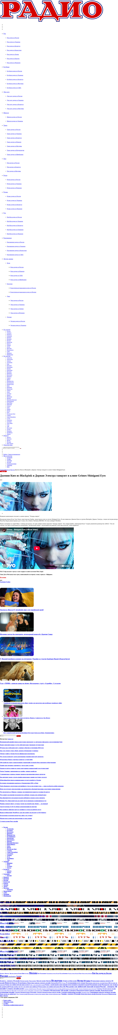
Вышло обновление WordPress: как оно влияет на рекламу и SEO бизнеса (23, 812)
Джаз (8, 296)
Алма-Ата (9, 357)
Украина (9, 332)
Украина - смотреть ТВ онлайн (71, 994)
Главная (2, 470)
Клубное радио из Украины (15, 75)
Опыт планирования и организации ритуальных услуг (21, 958)
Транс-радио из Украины (14, 133)
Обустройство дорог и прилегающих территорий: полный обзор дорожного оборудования (28, 762)
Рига (8, 412)
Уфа (8, 426)
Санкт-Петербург (11, 417)
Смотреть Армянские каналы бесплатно (87, 988)
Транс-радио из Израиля (14, 142)
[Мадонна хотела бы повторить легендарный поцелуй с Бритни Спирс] (17, 631)
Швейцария (10, 354)
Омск (8, 407)
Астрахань (9, 362)
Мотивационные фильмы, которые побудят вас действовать (22, 916)
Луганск (9, 393)
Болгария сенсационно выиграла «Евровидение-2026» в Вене (19, 783)
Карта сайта (7, 1000)
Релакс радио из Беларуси (14, 204)
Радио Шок (4, 909)
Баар (8, 364)
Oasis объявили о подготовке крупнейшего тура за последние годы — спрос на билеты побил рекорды (32, 786)
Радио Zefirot (5, 934)
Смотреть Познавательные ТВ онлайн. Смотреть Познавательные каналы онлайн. (38, 992)
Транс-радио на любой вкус (8, 994)
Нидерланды (10, 350)
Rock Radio (4, 913)
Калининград (10, 382)
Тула (8, 424)
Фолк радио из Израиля (17, 271)
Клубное (27, 973)
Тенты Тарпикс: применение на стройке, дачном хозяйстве (18, 771)
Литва (8, 347)
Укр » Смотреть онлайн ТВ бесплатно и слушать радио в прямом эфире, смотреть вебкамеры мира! (39, 994)
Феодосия (9, 428)
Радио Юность (5, 930)
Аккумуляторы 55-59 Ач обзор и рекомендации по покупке (18, 806)
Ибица (8, 379)
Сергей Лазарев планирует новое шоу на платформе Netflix (22, 906)
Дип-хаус (6, 92)
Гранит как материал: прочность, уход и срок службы (17, 765)
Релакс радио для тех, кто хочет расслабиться (24, 987)
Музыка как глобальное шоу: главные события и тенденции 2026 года (22, 748)
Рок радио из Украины (13, 42)
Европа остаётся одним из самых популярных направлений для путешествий (24, 768)
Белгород (9, 365)
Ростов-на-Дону (11, 414)
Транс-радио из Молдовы (14, 146)
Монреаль (9, 396)
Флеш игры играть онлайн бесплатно (91, 994)
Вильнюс (9, 371)
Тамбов (9, 855)
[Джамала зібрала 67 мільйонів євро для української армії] (17, 606)
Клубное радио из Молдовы (15, 83)
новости (10, 739)
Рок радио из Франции (13, 62)
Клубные (6, 67)
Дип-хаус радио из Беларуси (15, 104)
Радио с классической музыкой (37, 984)
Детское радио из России (17, 321)
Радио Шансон (5, 927)
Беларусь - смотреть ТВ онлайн (10, 981)
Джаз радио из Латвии (17, 309)
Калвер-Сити (10, 384)
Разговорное (7, 238)
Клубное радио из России (14, 71)
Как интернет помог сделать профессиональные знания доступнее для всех (23, 777)
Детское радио (24, 981)
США (8, 351)
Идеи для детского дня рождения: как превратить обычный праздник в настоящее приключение (30, 789)
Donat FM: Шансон (7, 923)
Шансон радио (112, 994)
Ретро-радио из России (13, 179)
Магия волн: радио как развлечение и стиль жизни (16, 818)
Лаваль (9, 390)
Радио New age (5, 948)
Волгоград (9, 375)
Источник (3, 577)
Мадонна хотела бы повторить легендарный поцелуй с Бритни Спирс (26, 634)
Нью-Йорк (9, 403)
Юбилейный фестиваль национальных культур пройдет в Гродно (20, 780)
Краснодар (9, 389)
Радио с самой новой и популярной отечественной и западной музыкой (67, 984)
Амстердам (10, 359)
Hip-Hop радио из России (14, 217)
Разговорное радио (96, 984)
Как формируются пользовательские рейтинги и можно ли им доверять (22, 798)
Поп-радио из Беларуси (14, 167)
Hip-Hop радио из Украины (15, 221)
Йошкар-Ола (10, 381)
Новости (6, 435)
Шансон (6, 113)
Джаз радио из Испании (17, 313)
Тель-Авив (9, 423)
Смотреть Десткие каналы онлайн (106, 988)
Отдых (64, 983)
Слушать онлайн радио (15, 989)
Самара (9, 415)
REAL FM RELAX (7, 962)
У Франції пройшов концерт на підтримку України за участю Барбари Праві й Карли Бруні (35, 659)
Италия (9, 340)
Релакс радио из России (14, 196)
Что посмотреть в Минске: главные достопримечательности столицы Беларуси (25, 792)
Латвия (9, 345)
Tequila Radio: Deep (7, 920)
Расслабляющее (64, 973)
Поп (4, 159)
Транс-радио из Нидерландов (15, 150)
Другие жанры (8, 259)
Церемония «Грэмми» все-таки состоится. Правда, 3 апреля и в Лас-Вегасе (26, 718)
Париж (8, 409)
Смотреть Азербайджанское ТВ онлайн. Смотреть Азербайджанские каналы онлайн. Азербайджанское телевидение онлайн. (51, 988)
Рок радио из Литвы (13, 54)
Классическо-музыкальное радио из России (23, 288)
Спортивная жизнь (85, 992)
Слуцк (8, 418)
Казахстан (9, 342)
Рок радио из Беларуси (13, 46)
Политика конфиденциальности (13, 1005)
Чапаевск (9, 431)
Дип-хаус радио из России (14, 96)
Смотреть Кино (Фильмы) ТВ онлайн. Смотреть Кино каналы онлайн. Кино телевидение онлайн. (21, 990)
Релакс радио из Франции (14, 209)
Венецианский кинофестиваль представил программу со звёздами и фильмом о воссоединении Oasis (31, 742)
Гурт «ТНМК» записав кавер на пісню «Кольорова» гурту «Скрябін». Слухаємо (30, 683)
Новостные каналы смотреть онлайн (38, 983)
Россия (8, 331)
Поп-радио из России (13, 163)
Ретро (5, 175)
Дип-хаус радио (41, 981)
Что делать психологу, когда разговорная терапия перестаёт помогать (21, 756)
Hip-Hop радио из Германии (15, 229)
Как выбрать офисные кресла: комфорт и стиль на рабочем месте (20, 809)
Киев (8, 385)
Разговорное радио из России (15, 242)
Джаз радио (32, 981)
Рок (4, 33)
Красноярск (10, 839)
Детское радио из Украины (18, 325)
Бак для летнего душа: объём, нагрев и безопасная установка (19, 750)
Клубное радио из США (14, 87)
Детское (9, 317)
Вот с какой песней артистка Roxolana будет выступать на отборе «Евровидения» (28, 733)
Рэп (4, 213)
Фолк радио (105, 994)
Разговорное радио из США (15, 254)
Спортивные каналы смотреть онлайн (103, 992)
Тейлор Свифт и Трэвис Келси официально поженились (17, 753)
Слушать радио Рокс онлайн (9, 821)
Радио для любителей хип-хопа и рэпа (17, 984)
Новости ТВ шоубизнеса (19, 983)
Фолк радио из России (17, 267)
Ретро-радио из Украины (14, 183)
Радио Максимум (6, 941)
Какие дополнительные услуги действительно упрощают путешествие (22, 745)
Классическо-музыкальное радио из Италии (23, 292)
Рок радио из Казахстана (14, 50)
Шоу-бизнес (10, 443)
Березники (9, 367)
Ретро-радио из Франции (14, 188)
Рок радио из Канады (13, 58)
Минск (8, 395)
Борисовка (9, 370)
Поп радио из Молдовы (14, 171)
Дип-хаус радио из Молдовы (15, 108)
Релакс (5, 192)
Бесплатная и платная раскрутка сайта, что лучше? (16, 815)
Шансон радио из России (14, 117)
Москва (9, 398)
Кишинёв (9, 387)
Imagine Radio (5, 902)
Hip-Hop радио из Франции (15, 234)
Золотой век (4, 969)
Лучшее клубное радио (69, 981)
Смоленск (9, 420)
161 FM (3, 944)
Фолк (8, 263)
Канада (9, 343)
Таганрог (9, 421)
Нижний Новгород (12, 399)
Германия (9, 336)
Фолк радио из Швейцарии (18, 279)
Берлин (9, 368)
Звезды (9, 437)
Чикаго (9, 434)
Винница (9, 373)
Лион (8, 392)
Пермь (8, 410)
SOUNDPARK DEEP (7, 966)
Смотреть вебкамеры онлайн (71, 992)
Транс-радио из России (13, 129)
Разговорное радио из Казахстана (17, 250)
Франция (9, 353)
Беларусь (9, 334)
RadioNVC (4, 937)
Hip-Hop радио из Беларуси (15, 225)
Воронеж (9, 376)
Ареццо (9, 361)
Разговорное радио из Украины (16, 246)
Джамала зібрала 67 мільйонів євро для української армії (21, 610)
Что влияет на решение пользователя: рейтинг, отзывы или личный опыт (23, 795)
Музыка (9, 442)
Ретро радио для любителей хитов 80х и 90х (52, 986)
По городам (6, 356)
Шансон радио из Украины (15, 121)
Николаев (9, 404)
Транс (5, 125)
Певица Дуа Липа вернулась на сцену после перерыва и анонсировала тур (23, 801)
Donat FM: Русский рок (9, 951)
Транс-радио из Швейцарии (15, 154)
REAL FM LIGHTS (7, 955)
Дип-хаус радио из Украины (15, 100)
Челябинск (9, 432)
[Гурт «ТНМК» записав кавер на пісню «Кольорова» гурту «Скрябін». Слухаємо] (17, 680)
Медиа (8, 440)
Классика (9, 284)
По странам (6, 329)
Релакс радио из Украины (14, 200)
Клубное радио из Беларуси (15, 79)
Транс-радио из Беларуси (14, 138)
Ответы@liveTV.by (56, 983)
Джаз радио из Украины (17, 304)
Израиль (9, 337)
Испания (9, 339)
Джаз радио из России (16, 300)
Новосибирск (10, 401)
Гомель (9, 378)
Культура (9, 438)
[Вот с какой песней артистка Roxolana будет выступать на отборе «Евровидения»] (12, 731)
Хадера (9, 429)
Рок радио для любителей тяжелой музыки (83, 987)
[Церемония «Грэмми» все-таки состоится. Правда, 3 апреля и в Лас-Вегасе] (12, 716)
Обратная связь (7, 445)
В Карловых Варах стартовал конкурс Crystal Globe (16, 759)
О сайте (5, 1003)
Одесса (8, 406)
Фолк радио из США (16, 275)
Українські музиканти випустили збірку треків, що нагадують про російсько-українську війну (32, 703)
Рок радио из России (13, 38)
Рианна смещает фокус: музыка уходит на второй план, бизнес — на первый (24, 803)
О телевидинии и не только (75, 983)
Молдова (9, 348)
